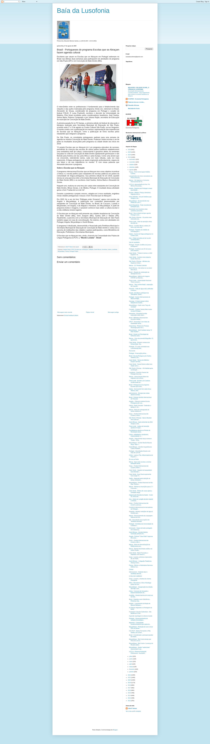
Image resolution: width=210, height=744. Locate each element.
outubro (131, 164)
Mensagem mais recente (64, 312)
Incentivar (104, 249)
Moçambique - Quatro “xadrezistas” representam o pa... (139, 648)
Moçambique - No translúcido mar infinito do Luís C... (139, 201)
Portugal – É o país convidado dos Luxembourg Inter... (139, 347)
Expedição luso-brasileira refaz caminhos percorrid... (138, 209)
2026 (129, 149)
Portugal (71, 251)
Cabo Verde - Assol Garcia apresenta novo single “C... (140, 475)
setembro (132, 167)
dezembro (132, 159)
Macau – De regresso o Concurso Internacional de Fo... (139, 181)
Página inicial (90, 312)
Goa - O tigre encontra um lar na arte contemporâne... (140, 238)
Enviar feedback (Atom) (71, 315)
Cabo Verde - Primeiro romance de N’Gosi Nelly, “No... (139, 343)
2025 (129, 152)
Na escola (132, 351)
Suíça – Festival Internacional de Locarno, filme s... (138, 466)
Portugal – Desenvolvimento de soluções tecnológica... (138, 619)
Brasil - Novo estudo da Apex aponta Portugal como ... (140, 214)
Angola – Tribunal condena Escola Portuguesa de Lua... (139, 402)
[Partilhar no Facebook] (90, 247)
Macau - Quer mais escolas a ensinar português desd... (140, 462)
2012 (129, 700)
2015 (129, 693)
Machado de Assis (134, 108)
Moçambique (61, 251)
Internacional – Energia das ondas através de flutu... (139, 393)
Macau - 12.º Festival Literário (138, 265)
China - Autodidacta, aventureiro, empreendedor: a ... (139, 435)
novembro (132, 162)
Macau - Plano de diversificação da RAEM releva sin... (139, 545)
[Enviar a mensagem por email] (83, 247)
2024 (129, 154)
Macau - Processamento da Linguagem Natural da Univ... (140, 516)
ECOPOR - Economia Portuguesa (138, 99)
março (131, 666)
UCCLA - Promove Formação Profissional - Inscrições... (137, 652)
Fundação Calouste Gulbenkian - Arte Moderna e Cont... (140, 612)
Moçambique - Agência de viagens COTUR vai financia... (139, 277)
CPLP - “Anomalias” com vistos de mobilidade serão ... (139, 322)
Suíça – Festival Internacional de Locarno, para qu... (138, 504)
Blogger (115, 730)
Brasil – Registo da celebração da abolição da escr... (139, 272)
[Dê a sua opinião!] (85, 247)
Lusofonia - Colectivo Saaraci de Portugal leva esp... (138, 373)
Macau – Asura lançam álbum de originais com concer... (139, 377)
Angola (65, 249)
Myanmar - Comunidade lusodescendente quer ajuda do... (140, 623)
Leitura (109, 249)
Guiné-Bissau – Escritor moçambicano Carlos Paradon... (140, 447)
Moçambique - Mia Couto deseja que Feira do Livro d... (140, 640)
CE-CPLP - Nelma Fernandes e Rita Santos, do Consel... (139, 631)
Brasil (68, 249)
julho (131, 656)
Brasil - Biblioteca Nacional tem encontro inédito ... (138, 318)
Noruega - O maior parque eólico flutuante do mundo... (139, 302)
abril (130, 664)
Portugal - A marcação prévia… (138, 353)
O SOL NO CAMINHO (135, 576)
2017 (129, 688)
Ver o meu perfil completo (133, 711)
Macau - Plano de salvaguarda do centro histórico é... (139, 410)
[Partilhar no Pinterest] (92, 247)
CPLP (72, 249)
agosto (131, 169)
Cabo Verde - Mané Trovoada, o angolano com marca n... (138, 553)
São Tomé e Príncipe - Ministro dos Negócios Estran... (139, 262)
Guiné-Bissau (97, 249)
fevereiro (132, 669)
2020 (129, 680)
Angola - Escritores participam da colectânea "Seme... (139, 293)
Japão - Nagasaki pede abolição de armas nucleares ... (139, 479)
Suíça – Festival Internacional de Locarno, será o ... (138, 414)
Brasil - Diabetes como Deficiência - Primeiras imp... (139, 600)
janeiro (131, 672)
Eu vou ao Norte (134, 459)
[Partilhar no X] (88, 247)
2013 (129, 698)
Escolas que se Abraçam (81, 249)
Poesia (67, 251)
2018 (129, 685)
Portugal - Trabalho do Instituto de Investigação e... (139, 230)
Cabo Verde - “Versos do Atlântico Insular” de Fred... (139, 360)
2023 (129, 157)
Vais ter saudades (134, 242)
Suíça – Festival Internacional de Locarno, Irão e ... (138, 541)
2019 (129, 682)
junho (131, 659)
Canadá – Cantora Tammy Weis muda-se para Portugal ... (140, 310)
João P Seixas (132, 708)
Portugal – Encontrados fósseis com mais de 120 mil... (139, 451)
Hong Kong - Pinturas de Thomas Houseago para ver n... (139, 326)
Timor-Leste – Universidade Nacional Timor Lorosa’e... (140, 281)
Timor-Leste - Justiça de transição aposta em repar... (139, 427)
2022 (129, 675)
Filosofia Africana (133, 105)
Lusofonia (114, 249)
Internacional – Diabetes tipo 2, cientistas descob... (138, 572)
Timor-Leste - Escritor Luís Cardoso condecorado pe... (139, 381)
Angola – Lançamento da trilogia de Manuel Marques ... (139, 604)
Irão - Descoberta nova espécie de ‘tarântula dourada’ (139, 520)
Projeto (76, 251)
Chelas (131, 569)
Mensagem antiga (113, 312)
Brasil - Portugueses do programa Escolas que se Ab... (139, 385)
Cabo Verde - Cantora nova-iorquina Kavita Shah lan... (140, 257)
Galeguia (91, 249)
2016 (129, 690)
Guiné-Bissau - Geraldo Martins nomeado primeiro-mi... (138, 533)
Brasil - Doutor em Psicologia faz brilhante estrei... (138, 335)
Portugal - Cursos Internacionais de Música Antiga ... (139, 297)
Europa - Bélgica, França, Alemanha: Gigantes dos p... (140, 193)
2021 (129, 677)
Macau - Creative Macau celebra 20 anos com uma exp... (139, 226)
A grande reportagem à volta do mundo (140, 616)
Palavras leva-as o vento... (136, 102)
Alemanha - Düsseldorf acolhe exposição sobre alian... (138, 314)
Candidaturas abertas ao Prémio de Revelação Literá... (139, 431)
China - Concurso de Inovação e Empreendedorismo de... (138, 591)
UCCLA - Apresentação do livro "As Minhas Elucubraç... (139, 185)
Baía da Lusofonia (83, 10)
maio (131, 661)
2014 (129, 695)
